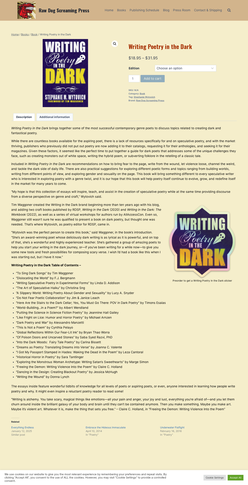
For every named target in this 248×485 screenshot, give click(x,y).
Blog (166, 10)
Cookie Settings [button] (215, 477)
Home (109, 10)
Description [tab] (24, 117)
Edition (134, 68)
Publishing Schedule (144, 10)
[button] (114, 43)
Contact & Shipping (208, 10)
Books (121, 10)
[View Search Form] (229, 10)
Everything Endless (22, 427)
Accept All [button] (235, 477)
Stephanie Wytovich (144, 97)
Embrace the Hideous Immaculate (106, 427)
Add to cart (152, 78)
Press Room (181, 10)
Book (142, 93)
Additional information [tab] (54, 117)
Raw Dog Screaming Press (150, 100)
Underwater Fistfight (172, 427)
